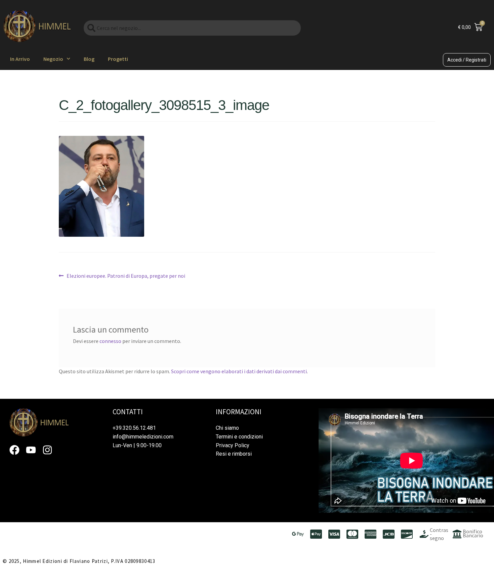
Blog (89, 58)
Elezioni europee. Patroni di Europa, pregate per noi (125, 275)
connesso (110, 341)
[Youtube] (31, 450)
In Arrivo (20, 58)
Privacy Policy (232, 445)
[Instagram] (47, 450)
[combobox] (192, 28)
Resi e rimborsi (234, 454)
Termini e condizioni (239, 436)
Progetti (118, 58)
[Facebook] (14, 450)
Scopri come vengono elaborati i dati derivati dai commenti (239, 371)
